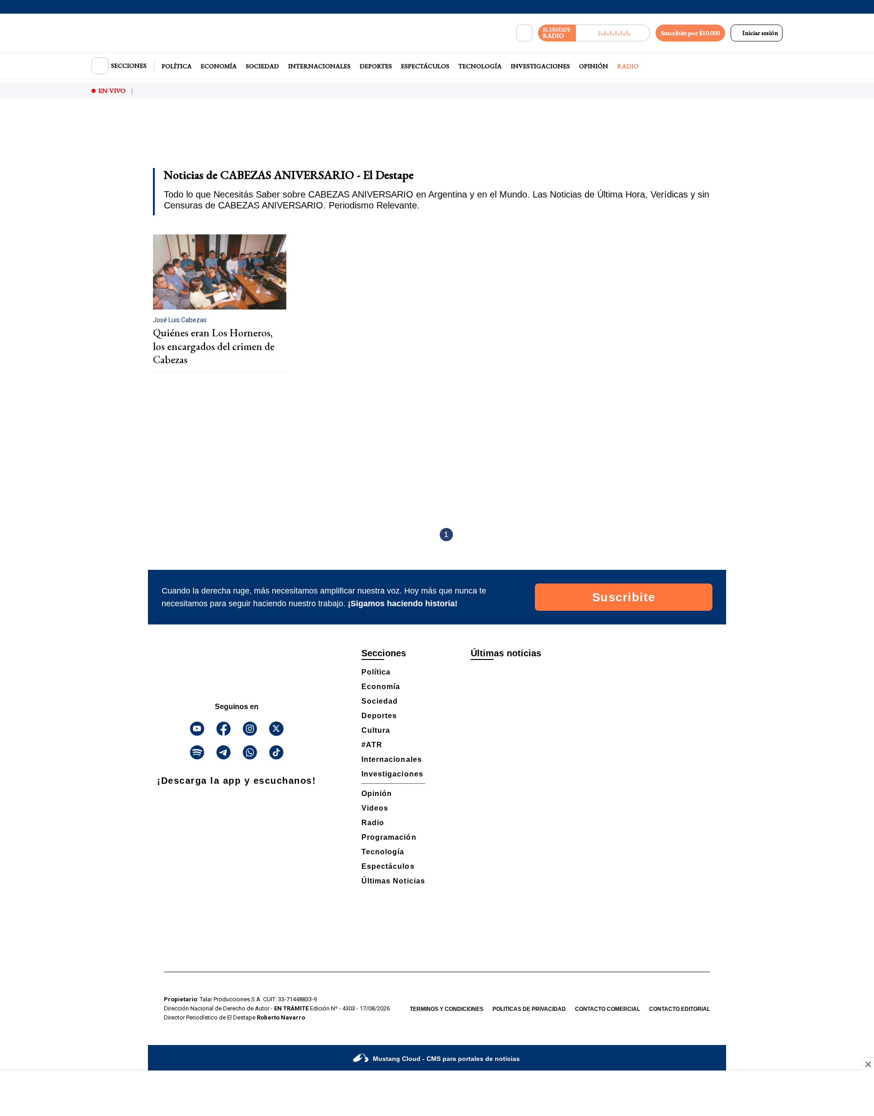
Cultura (375, 730)
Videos (374, 808)
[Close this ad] (867, 1064)
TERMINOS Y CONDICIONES (446, 1009)
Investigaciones (540, 66)
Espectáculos (425, 66)
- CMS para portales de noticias (446, 1058)
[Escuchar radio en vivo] (613, 33)
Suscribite (624, 597)
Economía (219, 66)
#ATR (371, 745)
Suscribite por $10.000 (690, 33)
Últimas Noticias (393, 881)
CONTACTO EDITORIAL (679, 1009)
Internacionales (319, 66)
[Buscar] (524, 33)
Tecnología (480, 66)
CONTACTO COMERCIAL (607, 1009)
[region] (437, 139)
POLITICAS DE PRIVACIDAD (529, 1009)
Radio (628, 66)
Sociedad (262, 66)
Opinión (593, 66)
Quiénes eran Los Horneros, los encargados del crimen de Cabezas (213, 346)
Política (177, 66)
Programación (389, 837)
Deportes (376, 66)
